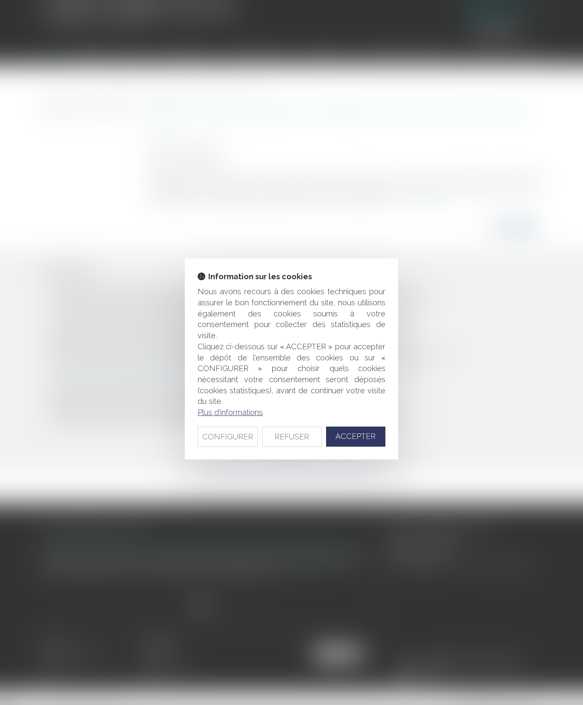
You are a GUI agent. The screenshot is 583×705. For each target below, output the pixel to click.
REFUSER (291, 436)
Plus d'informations (230, 412)
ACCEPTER (355, 436)
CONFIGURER (227, 436)
